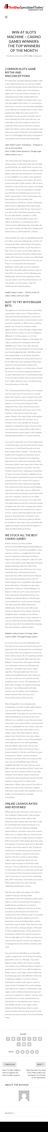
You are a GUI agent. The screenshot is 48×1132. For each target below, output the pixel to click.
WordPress (24, 1128)
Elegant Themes (24, 1125)
